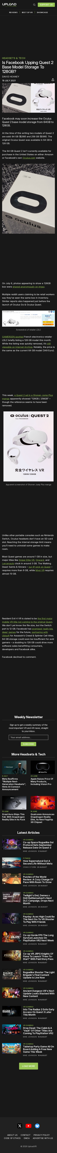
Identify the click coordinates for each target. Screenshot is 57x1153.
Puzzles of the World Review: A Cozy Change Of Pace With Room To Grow (38, 879)
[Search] (34, 4)
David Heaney (10, 77)
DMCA (27, 1138)
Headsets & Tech (13, 58)
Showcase (42, 12)
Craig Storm (29, 867)
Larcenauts (8, 563)
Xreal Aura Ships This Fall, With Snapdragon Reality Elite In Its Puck (13, 817)
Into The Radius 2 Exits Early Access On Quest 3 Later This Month (38, 1012)
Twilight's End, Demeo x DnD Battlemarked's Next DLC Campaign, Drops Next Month (38, 899)
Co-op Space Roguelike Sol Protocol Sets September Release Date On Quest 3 (38, 845)
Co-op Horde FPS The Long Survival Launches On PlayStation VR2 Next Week (38, 938)
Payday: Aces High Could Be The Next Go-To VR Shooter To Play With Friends (39, 919)
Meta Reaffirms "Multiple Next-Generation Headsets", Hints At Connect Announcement (14, 784)
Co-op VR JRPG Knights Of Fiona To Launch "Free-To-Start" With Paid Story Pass (38, 956)
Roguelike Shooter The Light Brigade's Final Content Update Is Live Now (39, 975)
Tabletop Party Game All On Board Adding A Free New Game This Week (38, 1049)
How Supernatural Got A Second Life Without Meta (37, 862)
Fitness (26, 858)
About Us (12, 1135)
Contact (25, 1135)
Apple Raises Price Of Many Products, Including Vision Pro (42, 781)
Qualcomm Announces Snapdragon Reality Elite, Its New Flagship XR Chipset (42, 818)
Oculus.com (29, 158)
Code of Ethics (12, 1138)
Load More (28, 1066)
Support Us (46, 5)
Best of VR (27, 12)
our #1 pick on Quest (40, 567)
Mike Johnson (30, 851)
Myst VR (40, 570)
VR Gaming (28, 840)
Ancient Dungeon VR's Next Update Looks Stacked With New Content (38, 993)
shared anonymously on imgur (28, 286)
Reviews (13, 12)
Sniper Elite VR (26, 560)
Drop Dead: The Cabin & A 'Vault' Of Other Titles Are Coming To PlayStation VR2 (38, 1031)
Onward (40, 560)
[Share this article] (53, 80)
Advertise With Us (43, 1138)
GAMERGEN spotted (12, 336)
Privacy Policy (42, 1135)
